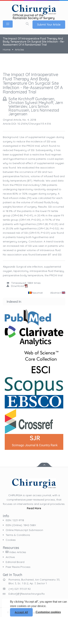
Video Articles (17, 552)
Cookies (11, 540)
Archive (10, 557)
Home (6, 49)
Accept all (21, 612)
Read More (34, 508)
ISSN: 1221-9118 (15, 520)
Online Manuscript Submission (24, 530)
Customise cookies (48, 612)
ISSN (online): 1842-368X (21, 525)
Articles (19, 49)
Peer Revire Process (18, 567)
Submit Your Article (48, 24)
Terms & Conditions (18, 535)
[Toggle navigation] (8, 24)
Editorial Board (15, 562)
